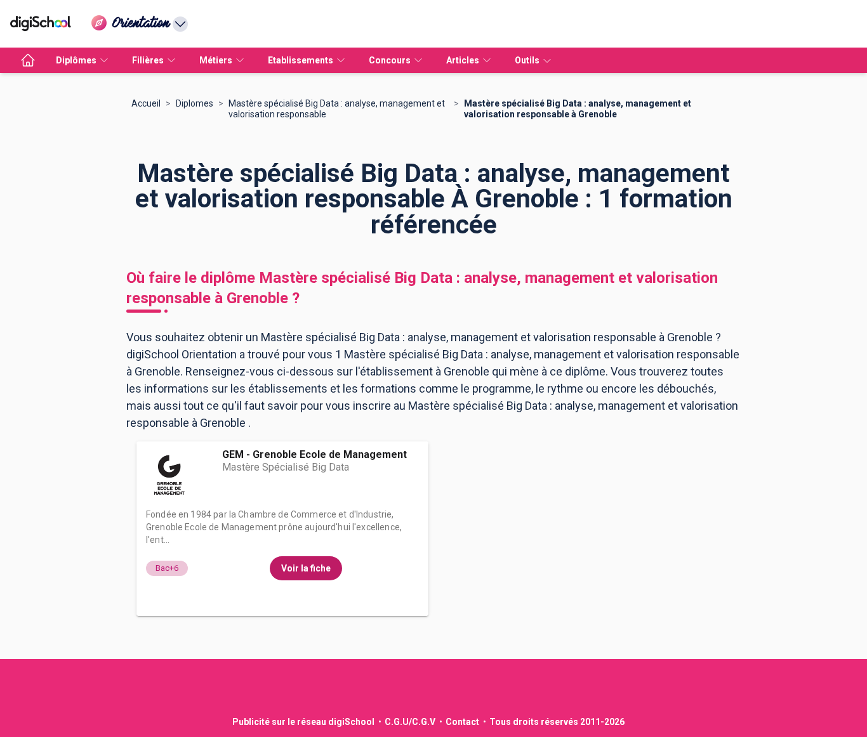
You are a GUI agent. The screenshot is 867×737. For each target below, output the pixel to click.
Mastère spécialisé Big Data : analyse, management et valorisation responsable (336, 108)
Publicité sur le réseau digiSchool (303, 722)
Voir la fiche (306, 568)
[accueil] (28, 60)
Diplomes (194, 103)
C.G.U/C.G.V (410, 722)
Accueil (146, 103)
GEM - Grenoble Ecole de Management (314, 454)
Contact (462, 722)
